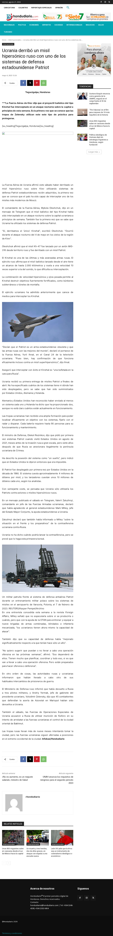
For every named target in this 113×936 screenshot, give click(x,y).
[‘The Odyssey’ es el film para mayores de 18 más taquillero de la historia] (82, 112)
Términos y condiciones (12, 933)
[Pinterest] (37, 83)
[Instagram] (105, 2)
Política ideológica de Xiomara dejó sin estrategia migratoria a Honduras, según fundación (98, 140)
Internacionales (14, 40)
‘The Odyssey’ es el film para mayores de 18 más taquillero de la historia (99, 112)
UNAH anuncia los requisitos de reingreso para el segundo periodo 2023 (56, 780)
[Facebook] (101, 2)
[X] (109, 2)
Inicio (4, 40)
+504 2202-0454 (42, 908)
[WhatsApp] (43, 83)
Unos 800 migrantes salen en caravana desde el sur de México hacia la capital (13, 851)
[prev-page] (4, 863)
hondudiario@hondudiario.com (44, 905)
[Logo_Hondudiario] (22, 17)
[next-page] (8, 863)
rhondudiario (33, 796)
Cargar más (93, 152)
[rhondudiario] (14, 802)
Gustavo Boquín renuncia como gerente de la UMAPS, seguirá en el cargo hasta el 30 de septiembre (99, 99)
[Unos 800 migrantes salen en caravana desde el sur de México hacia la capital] (13, 838)
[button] (68, 7)
